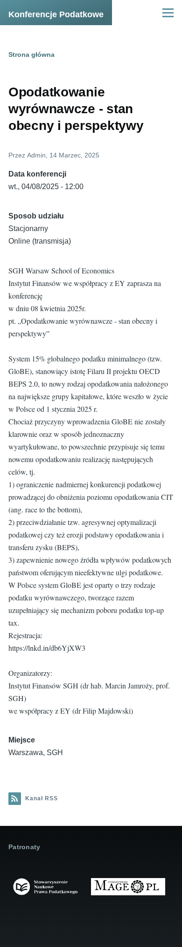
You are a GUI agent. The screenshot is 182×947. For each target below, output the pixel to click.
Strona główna (31, 54)
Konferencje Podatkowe (56, 14)
